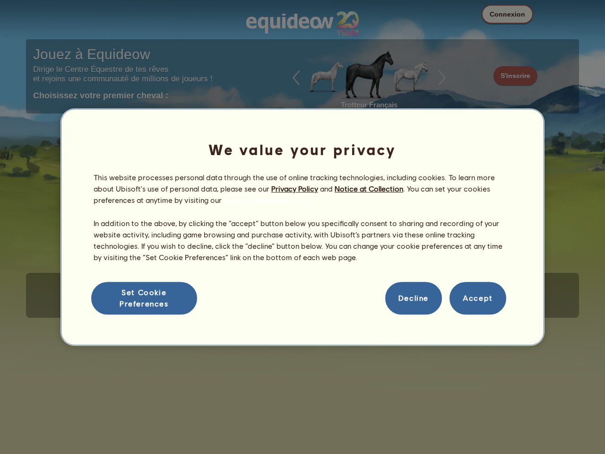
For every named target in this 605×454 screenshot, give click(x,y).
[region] (302, 227)
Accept (478, 298)
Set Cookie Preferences (144, 298)
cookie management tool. (267, 200)
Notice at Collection (369, 188)
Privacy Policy (294, 188)
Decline (413, 298)
